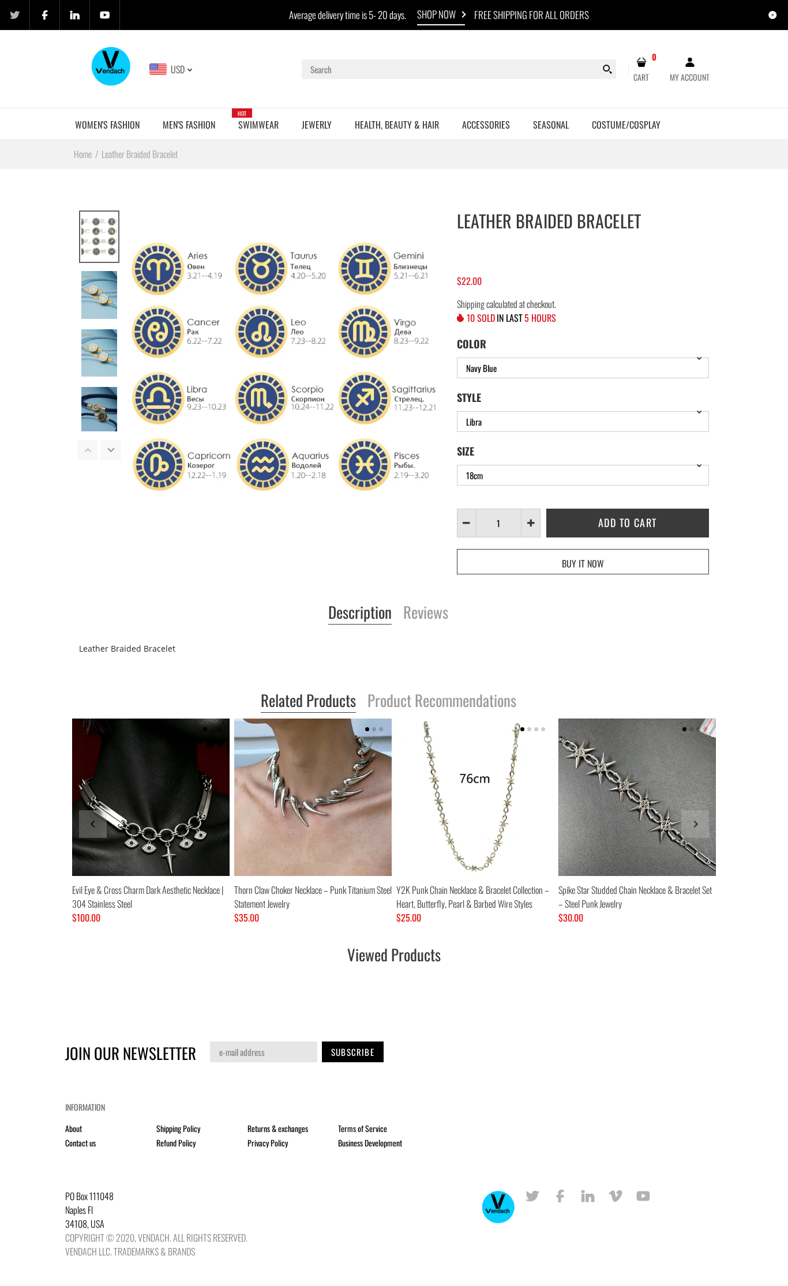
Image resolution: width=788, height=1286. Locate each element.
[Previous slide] (93, 824)
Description (360, 613)
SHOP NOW (436, 14)
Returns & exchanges (277, 1128)
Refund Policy (176, 1143)
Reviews (425, 613)
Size (465, 450)
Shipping (471, 304)
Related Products (308, 701)
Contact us (80, 1143)
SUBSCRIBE (352, 1052)
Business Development (370, 1143)
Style (469, 397)
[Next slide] (695, 824)
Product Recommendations (441, 701)
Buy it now (583, 563)
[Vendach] (111, 68)
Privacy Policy (267, 1143)
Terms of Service (362, 1128)
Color (471, 343)
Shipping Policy (178, 1128)
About (73, 1128)
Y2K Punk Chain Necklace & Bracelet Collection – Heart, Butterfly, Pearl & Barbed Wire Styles (472, 897)
